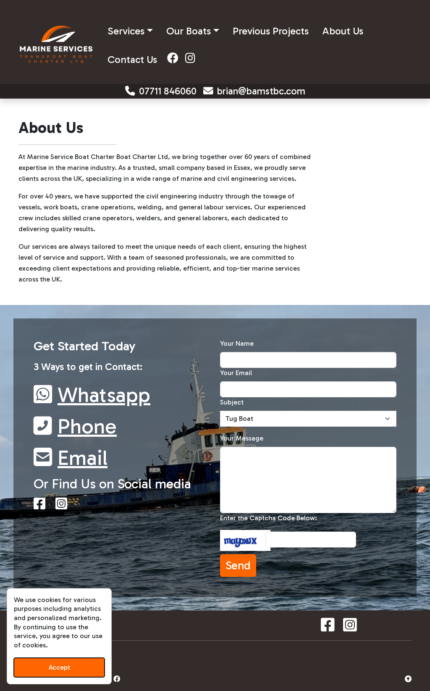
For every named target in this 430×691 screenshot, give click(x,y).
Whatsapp (104, 394)
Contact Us (132, 59)
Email (83, 457)
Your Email (236, 373)
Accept (59, 667)
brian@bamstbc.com (261, 91)
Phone (87, 426)
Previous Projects (271, 31)
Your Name (237, 343)
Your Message (241, 438)
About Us (342, 31)
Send (238, 565)
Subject (232, 402)
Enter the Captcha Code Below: (268, 518)
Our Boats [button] (188, 31)
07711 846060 (168, 91)
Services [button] (126, 31)
